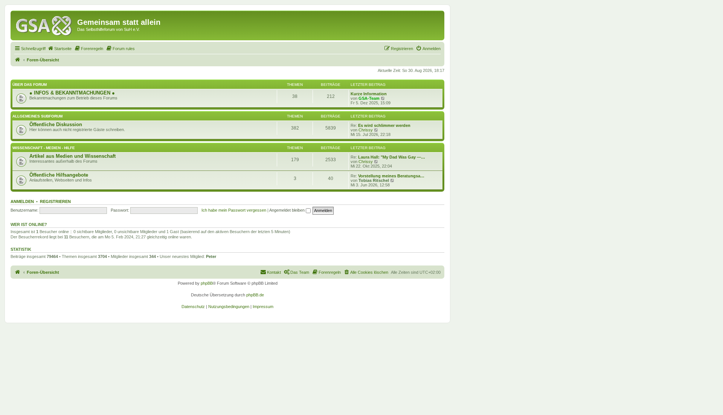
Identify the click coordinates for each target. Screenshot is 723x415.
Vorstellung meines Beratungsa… (391, 176)
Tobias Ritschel (373, 180)
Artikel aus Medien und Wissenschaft (72, 156)
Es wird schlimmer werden (384, 125)
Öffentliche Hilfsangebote (58, 175)
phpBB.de (255, 295)
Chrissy (365, 130)
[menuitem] (59, 48)
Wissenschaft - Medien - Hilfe (43, 148)
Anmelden (22, 201)
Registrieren (55, 201)
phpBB (207, 283)
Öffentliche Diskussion (55, 124)
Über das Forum (29, 84)
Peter (211, 256)
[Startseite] (44, 24)
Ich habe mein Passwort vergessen (233, 210)
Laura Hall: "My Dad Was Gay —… (391, 157)
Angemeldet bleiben (287, 210)
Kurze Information (369, 94)
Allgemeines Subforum (37, 116)
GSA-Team (369, 98)
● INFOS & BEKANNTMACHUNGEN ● (72, 93)
